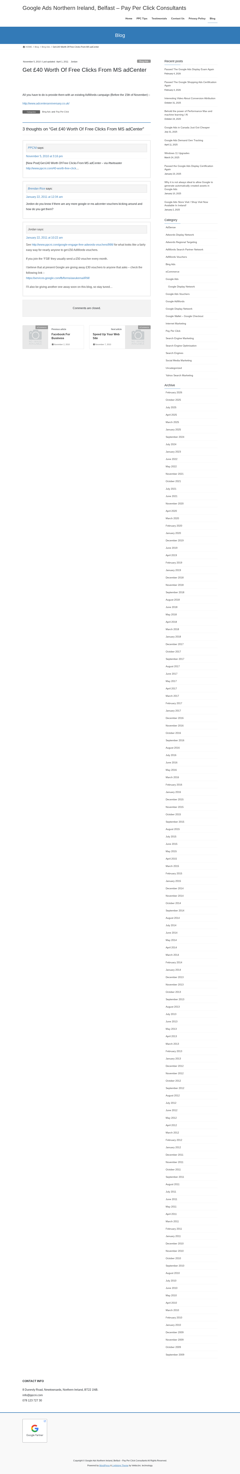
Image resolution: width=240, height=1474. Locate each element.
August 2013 (173, 1006)
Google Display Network (181, 286)
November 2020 (175, 503)
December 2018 (175, 577)
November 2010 (175, 1250)
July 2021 (171, 488)
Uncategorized (174, 368)
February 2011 (174, 1228)
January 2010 (173, 1325)
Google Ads (172, 279)
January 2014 (173, 969)
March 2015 (172, 866)
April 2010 (171, 1302)
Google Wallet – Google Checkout (184, 316)
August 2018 (173, 599)
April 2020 (171, 511)
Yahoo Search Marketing (179, 375)
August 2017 (173, 666)
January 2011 (173, 1236)
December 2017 (175, 644)
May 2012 (171, 1117)
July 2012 (171, 1102)
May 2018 (171, 614)
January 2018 (173, 636)
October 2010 (173, 1258)
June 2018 (171, 607)
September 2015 (175, 821)
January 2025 (173, 429)
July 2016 (171, 755)
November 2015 (175, 807)
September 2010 (175, 1265)
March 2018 (172, 629)
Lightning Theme (120, 1465)
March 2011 (172, 1221)
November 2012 (175, 1073)
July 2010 (171, 1280)
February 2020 (174, 525)
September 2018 (175, 592)
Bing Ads (143, 61)
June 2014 (171, 932)
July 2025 (171, 407)
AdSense (171, 227)
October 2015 (173, 814)
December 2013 (175, 977)
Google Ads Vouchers (178, 294)
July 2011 (171, 1191)
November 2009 (175, 1339)
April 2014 (171, 947)
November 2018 (175, 585)
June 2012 (171, 1110)
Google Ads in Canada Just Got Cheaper (187, 127)
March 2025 (172, 422)
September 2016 (175, 740)
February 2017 (174, 703)
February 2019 (174, 562)
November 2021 (175, 473)
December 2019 (175, 540)
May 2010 (171, 1295)
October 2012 (173, 1080)
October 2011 (173, 1169)
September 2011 (175, 1176)
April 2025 (171, 414)
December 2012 (175, 1066)
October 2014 (173, 903)
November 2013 (175, 984)
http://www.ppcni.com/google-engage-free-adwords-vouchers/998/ (72, 244)
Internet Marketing (176, 323)
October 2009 (173, 1347)
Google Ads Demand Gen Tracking (183, 140)
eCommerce (172, 271)
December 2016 (175, 718)
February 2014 (174, 962)
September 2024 (175, 436)
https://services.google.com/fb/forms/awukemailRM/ (58, 278)
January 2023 (173, 451)
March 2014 (172, 954)
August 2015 (173, 829)
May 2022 (171, 466)
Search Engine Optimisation (181, 345)
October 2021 (173, 481)
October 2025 (173, 399)
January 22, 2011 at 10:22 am (44, 237)
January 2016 (173, 792)
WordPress (104, 1465)
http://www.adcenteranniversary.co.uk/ (45, 103)
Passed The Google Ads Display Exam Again (189, 69)
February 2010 (174, 1317)
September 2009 (175, 1354)
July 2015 (171, 836)
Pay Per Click (62, 112)
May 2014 (171, 940)
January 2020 (173, 533)
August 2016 (173, 747)
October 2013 (173, 992)
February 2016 (174, 784)
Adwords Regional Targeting (181, 242)
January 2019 (173, 570)
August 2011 (173, 1184)
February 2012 (174, 1140)
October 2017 (173, 651)
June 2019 (171, 547)
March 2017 (172, 695)
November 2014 (175, 895)
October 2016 (173, 733)
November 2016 (175, 725)
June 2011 (171, 1199)
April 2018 (171, 621)
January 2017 (173, 710)
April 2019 (171, 555)
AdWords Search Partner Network (184, 249)
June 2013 (171, 1021)
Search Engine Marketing (180, 338)
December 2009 (175, 1332)
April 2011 (171, 1214)
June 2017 (171, 673)
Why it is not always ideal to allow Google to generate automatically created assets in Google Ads (188, 185)
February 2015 (174, 873)
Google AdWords (175, 301)
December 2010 (175, 1243)
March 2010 (172, 1310)
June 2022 (171, 459)
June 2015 (171, 843)
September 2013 (175, 999)
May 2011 (171, 1206)
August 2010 (173, 1273)
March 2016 (172, 777)
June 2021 (171, 496)
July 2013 (171, 1014)
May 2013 (171, 1028)
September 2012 (175, 1088)
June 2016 (171, 762)
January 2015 (173, 881)
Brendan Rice (36, 188)
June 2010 (171, 1288)
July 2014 (171, 925)
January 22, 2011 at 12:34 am (44, 196)
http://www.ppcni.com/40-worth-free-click (51, 168)
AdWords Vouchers (176, 256)
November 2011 (174, 1162)
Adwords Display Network (180, 234)
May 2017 (171, 681)
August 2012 (173, 1095)
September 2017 (175, 659)
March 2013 (172, 1043)
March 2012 (172, 1132)
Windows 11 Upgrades (176, 153)
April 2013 (171, 1036)
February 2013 (174, 1051)
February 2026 (174, 392)
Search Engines (174, 353)
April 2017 (171, 688)
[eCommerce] (35, 332)
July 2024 (171, 444)
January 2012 (173, 1147)
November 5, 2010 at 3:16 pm (44, 156)
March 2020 (172, 518)
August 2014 (173, 918)
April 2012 (171, 1125)
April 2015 (171, 858)
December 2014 (175, 888)
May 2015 (171, 851)
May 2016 (171, 769)
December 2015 (175, 799)
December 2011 (174, 1154)
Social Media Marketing (179, 360)
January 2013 (173, 1058)
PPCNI (32, 147)
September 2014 (175, 910)
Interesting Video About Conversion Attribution (189, 98)
